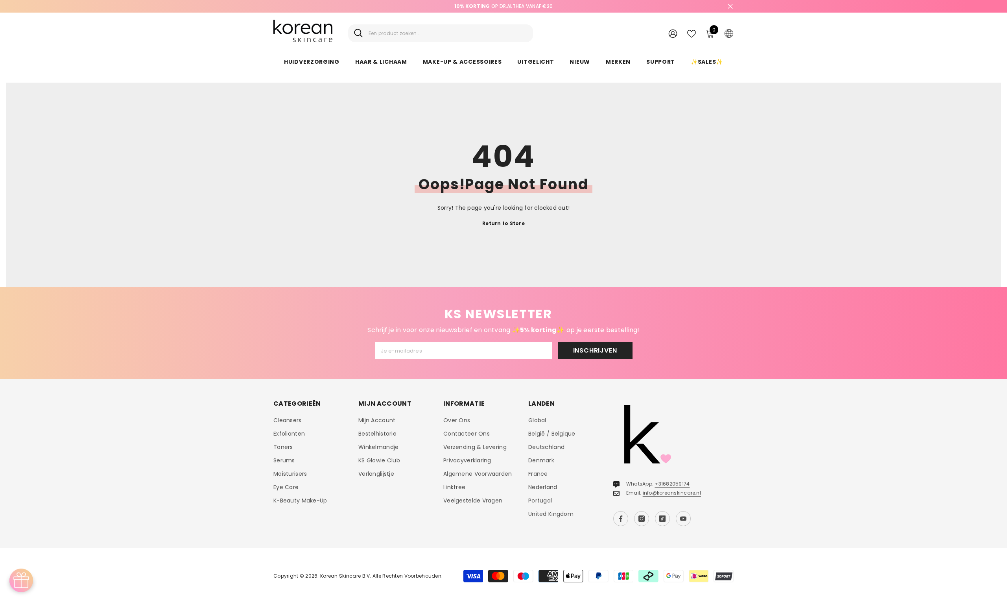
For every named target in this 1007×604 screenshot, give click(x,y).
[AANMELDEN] (672, 33)
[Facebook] (620, 518)
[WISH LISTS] (691, 33)
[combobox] (448, 33)
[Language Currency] (729, 33)
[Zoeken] (440, 33)
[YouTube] (683, 518)
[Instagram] (641, 518)
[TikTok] (662, 518)
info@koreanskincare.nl (672, 492)
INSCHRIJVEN (595, 350)
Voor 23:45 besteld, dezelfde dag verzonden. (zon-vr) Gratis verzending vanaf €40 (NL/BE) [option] (503, 6)
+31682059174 (672, 483)
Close (730, 6)
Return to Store (503, 223)
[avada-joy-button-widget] (21, 580)
